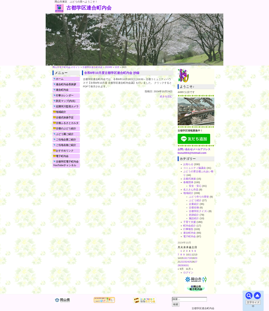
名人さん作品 (190, 189)
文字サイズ (253, 302)
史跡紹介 (194, 214)
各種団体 (188, 182)
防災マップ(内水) (65, 101)
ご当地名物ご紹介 (66, 145)
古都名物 (194, 207)
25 (190, 261)
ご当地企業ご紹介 (66, 139)
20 (195, 258)
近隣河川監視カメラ (67, 106)
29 (181, 265)
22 (181, 261)
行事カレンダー (65, 95)
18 (190, 258)
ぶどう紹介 (195, 200)
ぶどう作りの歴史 (199, 196)
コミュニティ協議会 (194, 168)
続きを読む (166, 96)
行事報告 (188, 229)
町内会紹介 (189, 225)
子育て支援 (189, 222)
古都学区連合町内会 (89, 8)
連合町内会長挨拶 (66, 84)
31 (187, 265)
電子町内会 (62, 156)
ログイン (188, 272)
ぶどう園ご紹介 (65, 134)
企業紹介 (194, 204)
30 (184, 265)
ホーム (59, 79)
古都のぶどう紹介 (66, 128)
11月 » (189, 268)
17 (187, 258)
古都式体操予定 (65, 117)
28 (179, 265)
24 (187, 261)
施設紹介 (194, 218)
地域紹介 (61, 111)
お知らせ (188, 164)
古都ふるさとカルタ (67, 123)
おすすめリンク (65, 150)
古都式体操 (189, 178)
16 (184, 258)
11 (190, 254)
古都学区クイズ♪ (198, 211)
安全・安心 (195, 185)
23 (184, 261)
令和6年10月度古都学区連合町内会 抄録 (111, 73)
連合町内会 (62, 89)
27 (195, 261)
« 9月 (181, 268)
